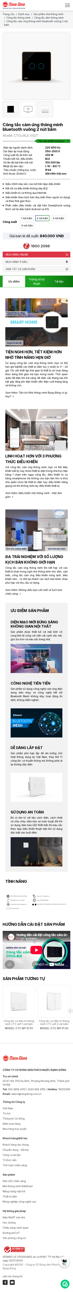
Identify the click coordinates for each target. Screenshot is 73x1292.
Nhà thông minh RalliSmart (18, 1186)
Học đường (9, 1222)
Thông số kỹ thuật (37, 281)
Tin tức (7, 1113)
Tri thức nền (9, 1160)
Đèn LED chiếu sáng (14, 1181)
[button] (70, 1011)
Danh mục (24, 14)
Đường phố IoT (11, 1232)
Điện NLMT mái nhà (14, 1217)
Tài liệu (59, 281)
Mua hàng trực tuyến (15, 1128)
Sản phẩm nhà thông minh (48, 14)
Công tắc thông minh (18, 17)
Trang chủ (9, 14)
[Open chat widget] (65, 1284)
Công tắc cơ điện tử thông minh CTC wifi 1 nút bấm (19, 1022)
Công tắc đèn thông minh (49, 17)
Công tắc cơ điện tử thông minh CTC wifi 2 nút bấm (54, 1022)
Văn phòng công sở (14, 1237)
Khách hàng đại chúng (16, 1144)
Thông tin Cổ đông (14, 1118)
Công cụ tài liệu (12, 1154)
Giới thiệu (8, 1108)
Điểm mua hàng (11, 1123)
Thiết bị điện (10, 1196)
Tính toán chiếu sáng (15, 1165)
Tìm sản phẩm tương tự (51, 140)
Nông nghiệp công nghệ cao (19, 1201)
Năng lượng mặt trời (14, 1191)
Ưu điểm (13, 281)
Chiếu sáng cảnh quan (16, 1227)
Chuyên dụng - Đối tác (16, 1149)
